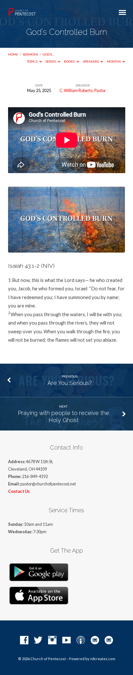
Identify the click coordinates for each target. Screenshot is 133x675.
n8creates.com (102, 659)
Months (114, 61)
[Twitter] (38, 640)
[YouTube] (66, 640)
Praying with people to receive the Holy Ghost (63, 416)
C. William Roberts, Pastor (82, 90)
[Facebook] (24, 640)
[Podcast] (81, 640)
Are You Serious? (69, 382)
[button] (66, 265)
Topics (32, 61)
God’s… (48, 54)
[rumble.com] (95, 640)
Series (51, 61)
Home (13, 54)
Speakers (91, 61)
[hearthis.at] (109, 640)
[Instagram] (52, 640)
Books (69, 61)
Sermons (30, 54)
